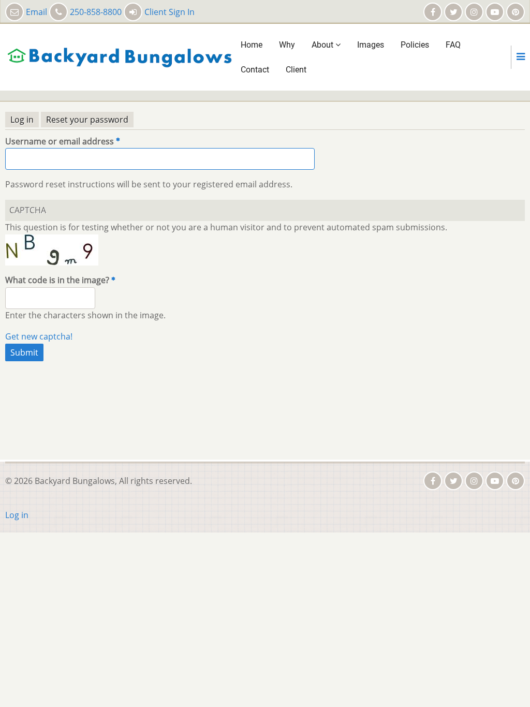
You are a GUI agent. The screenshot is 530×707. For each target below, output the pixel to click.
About (323, 45)
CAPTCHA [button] (27, 210)
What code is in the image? (57, 280)
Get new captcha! (38, 336)
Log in (22, 119)
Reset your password (90, 120)
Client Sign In (168, 12)
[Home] (119, 56)
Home (251, 45)
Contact (255, 70)
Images (370, 45)
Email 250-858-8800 (74, 12)
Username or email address (59, 141)
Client (296, 70)
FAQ (453, 45)
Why (287, 45)
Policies (415, 45)
